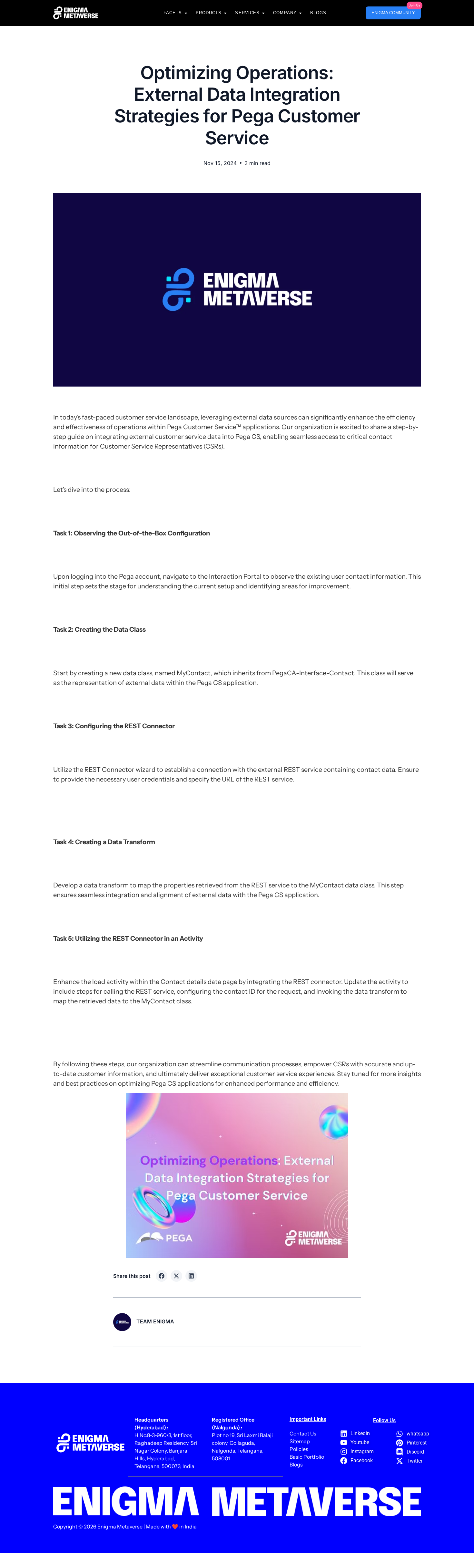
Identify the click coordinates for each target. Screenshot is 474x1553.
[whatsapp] (399, 1434)
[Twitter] (399, 1461)
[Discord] (399, 1452)
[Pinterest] (399, 1443)
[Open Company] (300, 13)
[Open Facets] (186, 13)
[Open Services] (263, 13)
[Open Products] (225, 13)
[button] (161, 1276)
